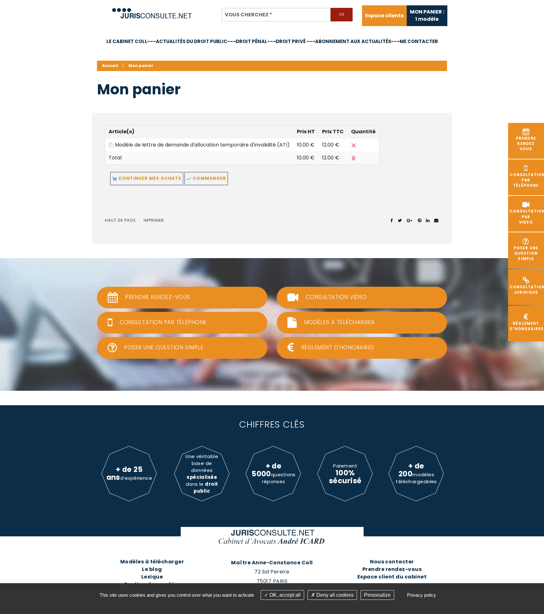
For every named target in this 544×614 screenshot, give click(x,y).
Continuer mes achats (149, 178)
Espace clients (384, 15)
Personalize (377, 595)
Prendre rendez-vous (392, 569)
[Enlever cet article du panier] (353, 144)
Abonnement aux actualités (353, 41)
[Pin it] (419, 220)
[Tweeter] (400, 220)
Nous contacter (392, 561)
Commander (208, 178)
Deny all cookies (334, 595)
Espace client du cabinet (392, 576)
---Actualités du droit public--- (191, 41)
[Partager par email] (436, 220)
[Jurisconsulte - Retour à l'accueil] (152, 10)
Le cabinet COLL (126, 41)
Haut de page (120, 220)
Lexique (152, 576)
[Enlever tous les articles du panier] (353, 157)
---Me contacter (414, 41)
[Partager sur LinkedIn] (427, 220)
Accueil (110, 65)
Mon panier (140, 65)
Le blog (152, 569)
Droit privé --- (295, 41)
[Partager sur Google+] (409, 220)
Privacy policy (421, 595)
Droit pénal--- (256, 41)
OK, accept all (284, 595)
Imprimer (154, 220)
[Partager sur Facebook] (392, 220)
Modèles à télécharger (152, 561)
